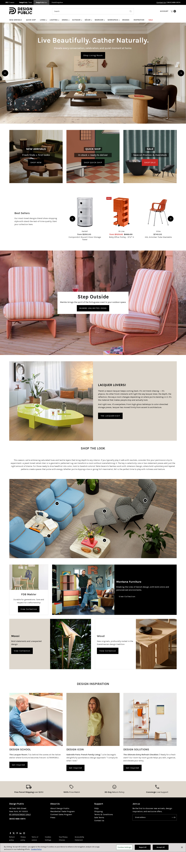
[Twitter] (14, 833)
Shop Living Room (93, 55)
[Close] (182, 847)
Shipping (98, 811)
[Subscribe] (173, 817)
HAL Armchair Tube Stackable (158, 237)
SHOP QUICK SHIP (93, 162)
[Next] (181, 73)
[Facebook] (10, 833)
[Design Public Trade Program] (26, 2)
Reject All (142, 847)
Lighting (54, 20)
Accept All (161, 847)
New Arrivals (15, 20)
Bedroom (99, 20)
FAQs (96, 808)
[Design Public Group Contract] (10, 2)
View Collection (28, 609)
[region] (93, 73)
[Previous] (5, 73)
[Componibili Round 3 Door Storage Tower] (84, 212)
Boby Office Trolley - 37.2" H (121, 237)
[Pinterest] (17, 833)
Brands (125, 20)
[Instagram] (24, 833)
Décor (87, 20)
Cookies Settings (124, 847)
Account (164, 11)
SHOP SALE (150, 162)
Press (52, 817)
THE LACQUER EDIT (110, 416)
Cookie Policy (36, 849)
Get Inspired (18, 765)
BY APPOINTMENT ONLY (20, 814)
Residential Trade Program (62, 811)
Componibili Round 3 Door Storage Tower (85, 238)
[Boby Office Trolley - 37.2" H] (121, 212)
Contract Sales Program (61, 814)
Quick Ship (31, 20)
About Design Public (59, 808)
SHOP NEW (36, 162)
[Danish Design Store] (57, 2)
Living (42, 20)
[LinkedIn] (21, 833)
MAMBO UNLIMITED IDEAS (93, 308)
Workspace (113, 20)
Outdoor (76, 20)
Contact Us (161, 2)
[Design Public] (41, 2)
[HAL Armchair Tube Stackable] (158, 212)
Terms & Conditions (103, 814)
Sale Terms (99, 817)
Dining (65, 20)
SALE (151, 20)
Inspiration (139, 20)
